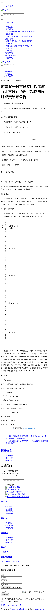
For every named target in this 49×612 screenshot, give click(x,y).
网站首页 (9, 27)
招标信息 (9, 71)
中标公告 (9, 74)
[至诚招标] (24, 10)
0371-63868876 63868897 (10, 562)
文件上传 (4, 585)
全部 (7, 36)
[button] (33, 592)
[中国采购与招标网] (13, 492)
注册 (11, 6)
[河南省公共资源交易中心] (16, 494)
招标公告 (9, 456)
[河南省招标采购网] (13, 489)
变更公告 (9, 458)
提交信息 (5, 594)
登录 (7, 6)
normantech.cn (39, 609)
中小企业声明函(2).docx (29, 428)
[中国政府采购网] (12, 487)
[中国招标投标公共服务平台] (17, 497)
